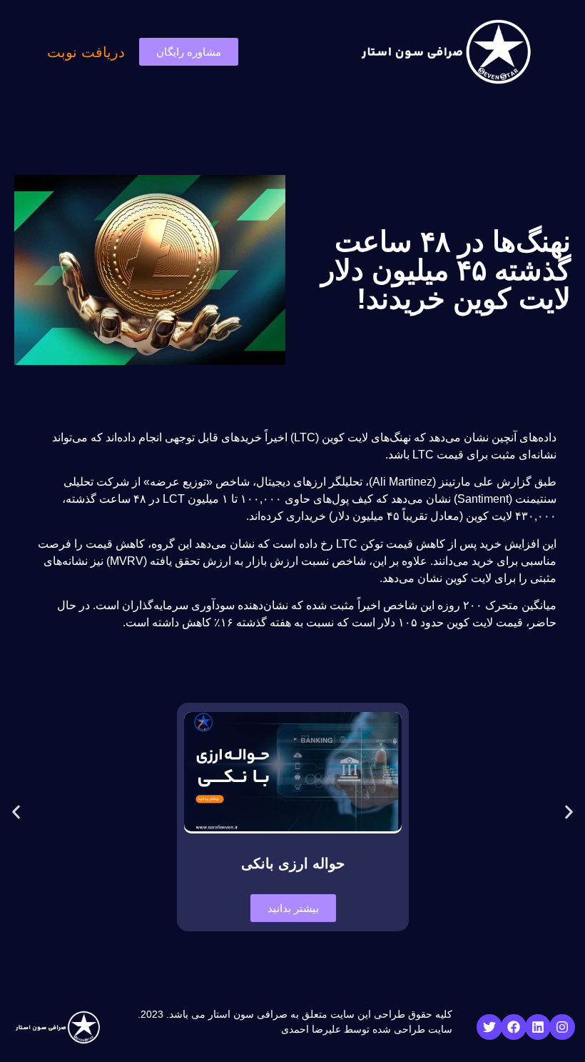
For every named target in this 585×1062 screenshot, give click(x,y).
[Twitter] (489, 1027)
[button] (16, 812)
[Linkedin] (538, 1027)
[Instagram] (562, 1027)
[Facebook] (513, 1027)
